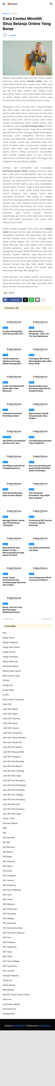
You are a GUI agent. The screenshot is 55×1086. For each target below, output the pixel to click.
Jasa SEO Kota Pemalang (14, 790)
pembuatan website (11, 1004)
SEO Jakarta (8, 880)
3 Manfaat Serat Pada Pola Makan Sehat (12, 414)
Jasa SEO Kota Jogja (12, 775)
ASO (5, 633)
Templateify (19, 1025)
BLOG (14, 14)
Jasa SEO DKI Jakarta (12, 747)
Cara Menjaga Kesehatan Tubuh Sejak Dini (40, 442)
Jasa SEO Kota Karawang (14, 780)
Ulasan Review (9, 985)
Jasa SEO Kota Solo (11, 804)
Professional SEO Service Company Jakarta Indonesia (40, 522)
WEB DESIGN (8, 990)
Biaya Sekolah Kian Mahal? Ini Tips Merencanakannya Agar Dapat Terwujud (13, 551)
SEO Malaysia (9, 904)
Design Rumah (9, 652)
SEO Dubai (7, 871)
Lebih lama (46, 619)
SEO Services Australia (12, 928)
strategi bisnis (9, 1013)
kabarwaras (45, 1025)
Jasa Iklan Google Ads (12, 742)
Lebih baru (8, 619)
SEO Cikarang (9, 861)
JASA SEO (7, 704)
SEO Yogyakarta (10, 966)
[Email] (37, 300)
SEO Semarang (9, 923)
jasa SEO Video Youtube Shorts (16, 994)
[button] (3, 4)
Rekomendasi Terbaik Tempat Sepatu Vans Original (38, 415)
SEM (5, 828)
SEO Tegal (7, 952)
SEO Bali (6, 842)
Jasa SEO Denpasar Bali (13, 752)
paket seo (7, 999)
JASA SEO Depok (10, 723)
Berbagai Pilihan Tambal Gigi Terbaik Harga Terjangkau (14, 522)
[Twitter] (25, 300)
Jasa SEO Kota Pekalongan (14, 785)
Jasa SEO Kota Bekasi (12, 766)
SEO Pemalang (9, 913)
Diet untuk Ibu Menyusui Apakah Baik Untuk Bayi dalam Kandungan (40, 468)
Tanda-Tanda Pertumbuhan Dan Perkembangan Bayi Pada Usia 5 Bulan (14, 581)
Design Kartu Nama (11, 647)
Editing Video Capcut (12, 671)
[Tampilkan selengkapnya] (43, 300)
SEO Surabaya (9, 942)
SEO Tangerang (9, 947)
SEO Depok (8, 866)
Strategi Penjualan (11, 975)
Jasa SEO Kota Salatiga (13, 794)
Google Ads (8, 685)
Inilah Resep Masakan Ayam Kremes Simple (12, 494)
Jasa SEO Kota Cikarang (13, 771)
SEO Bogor (7, 856)
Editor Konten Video (11, 676)
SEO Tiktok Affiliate (11, 961)
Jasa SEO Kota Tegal (12, 814)
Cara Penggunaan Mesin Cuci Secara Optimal (40, 578)
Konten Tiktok (9, 818)
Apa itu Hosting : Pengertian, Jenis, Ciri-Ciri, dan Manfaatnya (39, 333)
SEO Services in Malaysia (14, 933)
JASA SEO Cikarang (11, 718)
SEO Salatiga (8, 918)
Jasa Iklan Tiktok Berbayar (14, 737)
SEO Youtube (8, 971)
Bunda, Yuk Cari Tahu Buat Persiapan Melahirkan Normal (12, 609)
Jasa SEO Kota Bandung (13, 761)
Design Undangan (10, 656)
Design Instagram (10, 642)
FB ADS (6, 680)
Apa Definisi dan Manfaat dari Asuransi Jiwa (14, 442)
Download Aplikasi (11, 666)
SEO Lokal (7, 894)
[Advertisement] (27, 1057)
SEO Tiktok (7, 956)
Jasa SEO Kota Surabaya (13, 809)
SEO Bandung (9, 847)
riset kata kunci (9, 1009)
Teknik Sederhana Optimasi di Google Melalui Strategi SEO (12, 360)
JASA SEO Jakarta (11, 728)
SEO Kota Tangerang (12, 890)
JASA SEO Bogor (10, 714)
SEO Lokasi (8, 899)
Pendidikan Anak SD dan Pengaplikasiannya (14, 467)
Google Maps (8, 690)
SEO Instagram (9, 875)
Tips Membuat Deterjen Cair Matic (39, 548)
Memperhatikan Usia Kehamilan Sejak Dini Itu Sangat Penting (40, 388)
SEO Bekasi (8, 852)
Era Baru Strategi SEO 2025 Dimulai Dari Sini (13, 332)
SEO (4, 833)
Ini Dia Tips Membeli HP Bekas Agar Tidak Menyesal (13, 388)
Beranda (6, 14)
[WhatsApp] (31, 300)
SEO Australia (8, 837)
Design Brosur (9, 637)
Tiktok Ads (7, 980)
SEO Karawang (9, 885)
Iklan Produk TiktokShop (13, 699)
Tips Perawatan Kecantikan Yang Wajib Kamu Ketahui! (39, 495)
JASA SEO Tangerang (12, 733)
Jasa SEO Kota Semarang (14, 799)
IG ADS (6, 695)
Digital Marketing (10, 661)
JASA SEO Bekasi (10, 709)
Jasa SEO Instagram (11, 756)
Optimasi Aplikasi (10, 823)
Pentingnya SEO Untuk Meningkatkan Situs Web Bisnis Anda (40, 360)
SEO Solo (7, 937)
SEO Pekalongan (10, 909)
